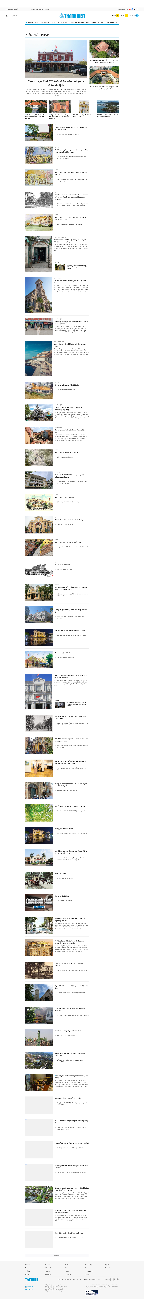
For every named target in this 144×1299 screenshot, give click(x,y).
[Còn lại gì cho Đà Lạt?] (39, 902)
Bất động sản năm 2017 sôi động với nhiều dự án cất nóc (71, 1167)
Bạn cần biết (34, 9)
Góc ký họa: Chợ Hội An (63, 653)
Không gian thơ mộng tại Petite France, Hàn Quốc (70, 431)
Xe (98, 22)
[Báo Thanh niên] (31, 1280)
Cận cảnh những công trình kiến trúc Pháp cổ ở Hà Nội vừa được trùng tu (71, 588)
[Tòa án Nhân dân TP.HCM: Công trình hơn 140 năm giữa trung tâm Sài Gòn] (104, 75)
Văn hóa (77, 22)
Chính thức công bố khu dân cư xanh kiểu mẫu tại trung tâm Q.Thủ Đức (71, 1128)
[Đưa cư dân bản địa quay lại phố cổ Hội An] (39, 547)
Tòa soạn (79, 1279)
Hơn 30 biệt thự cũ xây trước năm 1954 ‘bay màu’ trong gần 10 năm (71, 740)
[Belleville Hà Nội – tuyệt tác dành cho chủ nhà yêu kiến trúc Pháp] (39, 1217)
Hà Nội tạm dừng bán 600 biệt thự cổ (68, 790)
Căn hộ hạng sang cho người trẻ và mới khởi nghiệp (72, 1172)
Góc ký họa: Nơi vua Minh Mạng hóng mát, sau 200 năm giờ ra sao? (72, 180)
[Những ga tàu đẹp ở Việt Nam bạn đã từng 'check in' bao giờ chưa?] (39, 326)
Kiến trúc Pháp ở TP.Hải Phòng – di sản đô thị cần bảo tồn (70, 717)
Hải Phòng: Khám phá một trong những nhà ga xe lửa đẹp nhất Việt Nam (71, 852)
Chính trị (30, 22)
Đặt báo (60, 1279)
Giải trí (82, 22)
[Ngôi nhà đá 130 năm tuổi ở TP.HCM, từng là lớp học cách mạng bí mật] (104, 49)
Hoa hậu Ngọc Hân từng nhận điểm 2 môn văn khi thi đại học (72, 769)
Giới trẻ (62, 22)
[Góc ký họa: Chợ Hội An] (39, 659)
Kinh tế (46, 22)
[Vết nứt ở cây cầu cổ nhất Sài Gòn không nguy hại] (39, 1149)
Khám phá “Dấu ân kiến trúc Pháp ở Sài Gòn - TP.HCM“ (70, 617)
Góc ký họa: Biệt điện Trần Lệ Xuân (67, 385)
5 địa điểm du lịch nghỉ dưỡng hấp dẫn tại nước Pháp (70, 345)
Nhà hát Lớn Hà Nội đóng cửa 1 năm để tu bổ (70, 630)
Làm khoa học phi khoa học (65, 900)
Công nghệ (94, 22)
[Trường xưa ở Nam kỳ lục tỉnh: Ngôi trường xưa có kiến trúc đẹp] (39, 132)
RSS (74, 1279)
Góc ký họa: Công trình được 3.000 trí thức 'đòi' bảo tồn (71, 173)
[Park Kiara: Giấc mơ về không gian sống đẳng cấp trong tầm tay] (39, 925)
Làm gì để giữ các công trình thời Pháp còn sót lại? (71, 611)
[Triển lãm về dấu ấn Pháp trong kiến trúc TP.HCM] (39, 970)
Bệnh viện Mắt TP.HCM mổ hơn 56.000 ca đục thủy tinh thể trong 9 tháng (72, 482)
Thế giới (40, 22)
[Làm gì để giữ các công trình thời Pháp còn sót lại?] (39, 614)
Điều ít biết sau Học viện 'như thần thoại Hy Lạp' (83, 115)
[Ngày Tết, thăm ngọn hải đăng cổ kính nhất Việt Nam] (39, 992)
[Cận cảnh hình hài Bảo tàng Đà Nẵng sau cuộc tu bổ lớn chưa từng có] (38, 691)
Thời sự (35, 22)
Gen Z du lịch (57, 278)
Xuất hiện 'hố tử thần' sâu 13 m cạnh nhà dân (70, 1148)
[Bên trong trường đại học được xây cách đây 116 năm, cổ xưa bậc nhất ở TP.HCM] (60, 267)
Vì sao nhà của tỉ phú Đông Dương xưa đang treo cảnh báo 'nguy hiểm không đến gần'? (71, 859)
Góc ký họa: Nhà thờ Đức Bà (65, 657)
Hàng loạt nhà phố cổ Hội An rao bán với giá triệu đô (72, 547)
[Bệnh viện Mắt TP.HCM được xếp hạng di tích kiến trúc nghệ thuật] (39, 480)
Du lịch (72, 22)
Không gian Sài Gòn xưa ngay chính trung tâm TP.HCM (71, 1077)
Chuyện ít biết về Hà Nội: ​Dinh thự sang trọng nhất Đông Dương (72, 1103)
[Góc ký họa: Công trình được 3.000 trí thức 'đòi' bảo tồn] (39, 177)
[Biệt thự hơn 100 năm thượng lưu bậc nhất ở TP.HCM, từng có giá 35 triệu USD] (60, 106)
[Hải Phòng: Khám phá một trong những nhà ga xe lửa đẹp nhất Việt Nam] (39, 857)
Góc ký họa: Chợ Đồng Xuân (64, 497)
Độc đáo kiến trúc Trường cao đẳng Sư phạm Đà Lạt (72, 970)
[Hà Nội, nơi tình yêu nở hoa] (39, 835)
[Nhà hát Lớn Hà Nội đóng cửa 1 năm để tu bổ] (39, 637)
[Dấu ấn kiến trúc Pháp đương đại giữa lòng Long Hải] (39, 1127)
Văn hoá (67, 1268)
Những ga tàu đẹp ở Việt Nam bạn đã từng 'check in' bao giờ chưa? (71, 323)
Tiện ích (41, 9)
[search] (21, 15)
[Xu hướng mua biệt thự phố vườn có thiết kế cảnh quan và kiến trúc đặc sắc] (39, 1194)
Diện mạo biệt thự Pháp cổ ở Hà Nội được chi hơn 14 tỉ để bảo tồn (72, 595)
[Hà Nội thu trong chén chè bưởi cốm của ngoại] (39, 813)
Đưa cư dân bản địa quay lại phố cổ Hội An (69, 542)
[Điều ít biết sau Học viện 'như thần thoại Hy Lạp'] (84, 106)
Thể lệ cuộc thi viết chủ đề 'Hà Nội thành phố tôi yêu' (72, 811)
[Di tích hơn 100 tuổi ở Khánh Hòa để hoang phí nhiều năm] (108, 106)
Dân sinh (57, 472)
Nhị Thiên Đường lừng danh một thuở (68, 1031)
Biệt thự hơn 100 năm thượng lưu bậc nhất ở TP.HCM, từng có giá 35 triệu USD (59, 116)
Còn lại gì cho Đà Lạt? (62, 896)
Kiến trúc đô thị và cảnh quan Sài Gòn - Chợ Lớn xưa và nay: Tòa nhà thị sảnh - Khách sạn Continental (72, 204)
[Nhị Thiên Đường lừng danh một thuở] (39, 1037)
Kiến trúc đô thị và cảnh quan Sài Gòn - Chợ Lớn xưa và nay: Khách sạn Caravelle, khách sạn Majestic (71, 197)
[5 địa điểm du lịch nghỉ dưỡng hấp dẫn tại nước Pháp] (38, 358)
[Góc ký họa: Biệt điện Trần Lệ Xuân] (39, 390)
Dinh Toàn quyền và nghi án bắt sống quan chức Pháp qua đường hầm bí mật (71, 151)
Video (101, 22)
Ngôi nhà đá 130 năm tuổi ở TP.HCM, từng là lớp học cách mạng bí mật (104, 61)
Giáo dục (67, 22)
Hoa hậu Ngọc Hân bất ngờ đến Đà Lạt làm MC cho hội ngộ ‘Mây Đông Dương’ (70, 762)
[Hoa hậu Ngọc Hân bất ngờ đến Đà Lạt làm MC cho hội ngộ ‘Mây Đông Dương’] (39, 768)
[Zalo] (138, 9)
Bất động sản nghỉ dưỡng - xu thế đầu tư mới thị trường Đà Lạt (71, 1061)
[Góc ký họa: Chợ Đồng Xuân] (39, 502)
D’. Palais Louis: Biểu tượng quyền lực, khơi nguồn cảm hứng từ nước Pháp (69, 942)
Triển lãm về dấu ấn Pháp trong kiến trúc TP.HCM (69, 965)
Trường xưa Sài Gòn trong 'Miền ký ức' (68, 134)
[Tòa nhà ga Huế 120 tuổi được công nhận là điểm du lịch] (56, 59)
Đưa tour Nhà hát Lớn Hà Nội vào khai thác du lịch (71, 635)
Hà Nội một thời (60, 874)
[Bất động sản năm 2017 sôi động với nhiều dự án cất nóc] (39, 1172)
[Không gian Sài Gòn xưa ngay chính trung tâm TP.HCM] (39, 1082)
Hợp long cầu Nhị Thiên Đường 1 (66, 1035)
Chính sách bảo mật (89, 1279)
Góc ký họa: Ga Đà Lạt (62, 565)
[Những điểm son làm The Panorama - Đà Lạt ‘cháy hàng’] (39, 1060)
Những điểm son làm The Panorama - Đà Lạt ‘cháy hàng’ (70, 1054)
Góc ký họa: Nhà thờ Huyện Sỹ (66, 457)
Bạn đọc (107, 1265)
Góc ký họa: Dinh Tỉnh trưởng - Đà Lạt (68, 502)
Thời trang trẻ (114, 22)
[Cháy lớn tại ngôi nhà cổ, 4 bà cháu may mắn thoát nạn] (39, 1015)
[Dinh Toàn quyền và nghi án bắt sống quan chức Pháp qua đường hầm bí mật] (39, 155)
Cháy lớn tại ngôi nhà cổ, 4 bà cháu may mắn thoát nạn (70, 1009)
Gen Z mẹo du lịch (59, 341)
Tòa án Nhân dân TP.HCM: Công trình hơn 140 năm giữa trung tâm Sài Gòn (104, 88)
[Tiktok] (135, 9)
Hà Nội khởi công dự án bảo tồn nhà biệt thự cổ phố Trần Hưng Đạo (71, 785)
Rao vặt (107, 1268)
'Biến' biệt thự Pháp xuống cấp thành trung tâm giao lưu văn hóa (72, 746)
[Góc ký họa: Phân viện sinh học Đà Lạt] (39, 457)
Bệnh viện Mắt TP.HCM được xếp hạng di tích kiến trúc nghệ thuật (70, 476)
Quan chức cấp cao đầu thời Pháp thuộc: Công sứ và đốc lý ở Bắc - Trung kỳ (72, 724)
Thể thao (87, 22)
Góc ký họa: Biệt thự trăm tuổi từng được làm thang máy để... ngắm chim (72, 157)
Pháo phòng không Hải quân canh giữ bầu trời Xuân (72, 992)
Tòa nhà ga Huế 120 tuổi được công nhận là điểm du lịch (56, 83)
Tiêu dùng (106, 22)
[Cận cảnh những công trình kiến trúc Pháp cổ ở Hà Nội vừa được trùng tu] (39, 592)
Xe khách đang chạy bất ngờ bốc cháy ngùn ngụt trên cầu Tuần (73, 1016)
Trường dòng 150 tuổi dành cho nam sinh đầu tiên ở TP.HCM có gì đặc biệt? (35, 116)
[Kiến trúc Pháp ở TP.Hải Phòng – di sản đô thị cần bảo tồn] (39, 723)
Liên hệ (47, 9)
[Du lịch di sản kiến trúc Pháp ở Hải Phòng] (39, 524)
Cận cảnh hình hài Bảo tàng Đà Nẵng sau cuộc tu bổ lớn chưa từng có (70, 676)
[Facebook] (132, 9)
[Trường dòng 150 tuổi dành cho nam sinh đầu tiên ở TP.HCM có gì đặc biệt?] (36, 106)
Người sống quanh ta (60, 237)
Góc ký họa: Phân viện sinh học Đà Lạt (68, 452)
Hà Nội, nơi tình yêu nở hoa (64, 829)
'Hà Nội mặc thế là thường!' (65, 878)
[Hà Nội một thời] (39, 880)
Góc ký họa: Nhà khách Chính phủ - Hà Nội (69, 224)
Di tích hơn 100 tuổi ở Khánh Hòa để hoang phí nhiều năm (107, 115)
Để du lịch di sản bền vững (65, 524)
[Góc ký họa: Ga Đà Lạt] (39, 569)
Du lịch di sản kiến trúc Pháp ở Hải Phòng (69, 520)
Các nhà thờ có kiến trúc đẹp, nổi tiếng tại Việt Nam (70, 282)
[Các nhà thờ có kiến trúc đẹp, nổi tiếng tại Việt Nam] (38, 295)
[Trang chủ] (26, 22)
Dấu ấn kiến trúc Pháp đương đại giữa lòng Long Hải (71, 1122)
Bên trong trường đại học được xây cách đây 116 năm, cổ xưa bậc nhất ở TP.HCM (77, 266)
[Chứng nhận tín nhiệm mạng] (91, 1293)
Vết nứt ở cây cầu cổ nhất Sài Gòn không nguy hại (72, 1143)
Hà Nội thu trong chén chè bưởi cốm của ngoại (70, 806)
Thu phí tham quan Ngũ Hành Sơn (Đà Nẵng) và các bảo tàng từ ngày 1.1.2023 (76, 704)
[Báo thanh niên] (72, 15)
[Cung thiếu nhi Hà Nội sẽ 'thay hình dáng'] (39, 1239)
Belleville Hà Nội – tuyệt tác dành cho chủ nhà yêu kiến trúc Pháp (70, 1212)
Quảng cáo (68, 1279)
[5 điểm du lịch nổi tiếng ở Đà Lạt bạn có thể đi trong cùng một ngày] (39, 412)
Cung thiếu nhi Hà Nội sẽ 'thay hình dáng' (69, 1233)
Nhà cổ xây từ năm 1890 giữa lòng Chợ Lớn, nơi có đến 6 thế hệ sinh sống (71, 241)
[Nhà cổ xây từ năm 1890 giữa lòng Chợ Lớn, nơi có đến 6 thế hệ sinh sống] (38, 254)
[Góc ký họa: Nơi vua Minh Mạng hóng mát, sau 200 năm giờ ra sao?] (39, 222)
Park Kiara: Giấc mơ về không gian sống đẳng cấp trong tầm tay (70, 920)
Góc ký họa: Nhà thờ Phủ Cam (66, 389)
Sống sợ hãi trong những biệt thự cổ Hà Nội (69, 1237)
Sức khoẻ (48, 1268)
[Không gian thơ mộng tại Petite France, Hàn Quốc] (39, 435)
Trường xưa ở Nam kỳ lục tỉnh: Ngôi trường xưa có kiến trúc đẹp (71, 129)
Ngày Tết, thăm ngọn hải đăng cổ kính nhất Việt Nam (71, 987)
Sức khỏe (56, 22)
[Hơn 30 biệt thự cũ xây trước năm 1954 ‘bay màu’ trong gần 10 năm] (39, 745)
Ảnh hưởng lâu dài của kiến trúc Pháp (68, 1098)
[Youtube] (130, 9)
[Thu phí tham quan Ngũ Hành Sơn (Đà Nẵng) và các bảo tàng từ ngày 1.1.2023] (60, 705)
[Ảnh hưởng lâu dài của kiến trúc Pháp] (39, 1105)
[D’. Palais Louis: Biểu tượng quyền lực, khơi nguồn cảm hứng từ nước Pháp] (39, 947)
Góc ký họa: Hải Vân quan (64, 569)
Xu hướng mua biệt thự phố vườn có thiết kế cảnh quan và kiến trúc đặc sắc (72, 1189)
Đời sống (50, 22)
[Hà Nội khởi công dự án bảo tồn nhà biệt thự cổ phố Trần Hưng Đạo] (39, 790)
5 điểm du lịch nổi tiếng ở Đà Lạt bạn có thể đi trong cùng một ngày (70, 409)
